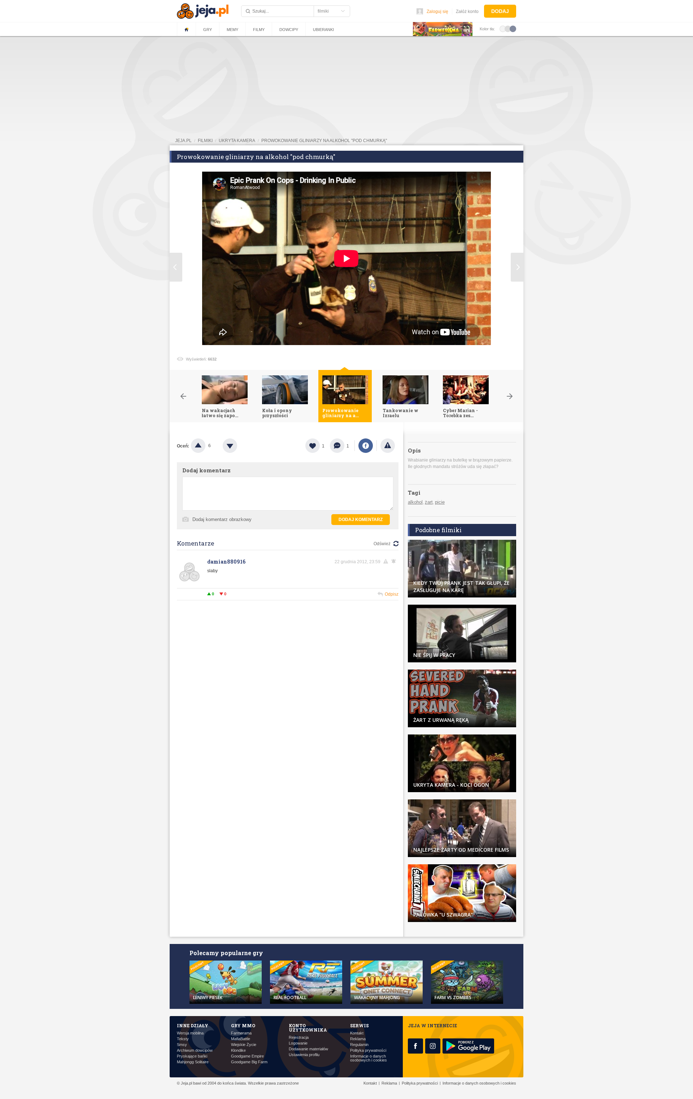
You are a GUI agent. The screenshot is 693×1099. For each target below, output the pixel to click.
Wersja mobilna (190, 1033)
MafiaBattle (240, 1039)
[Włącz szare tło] (508, 28)
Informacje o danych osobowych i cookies (368, 1058)
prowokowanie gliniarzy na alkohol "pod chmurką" (324, 140)
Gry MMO (243, 1025)
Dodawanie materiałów (308, 1049)
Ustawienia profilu (304, 1055)
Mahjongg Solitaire (193, 1062)
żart (429, 502)
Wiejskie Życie (243, 1045)
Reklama (358, 1039)
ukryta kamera (237, 140)
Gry (207, 29)
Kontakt (356, 1033)
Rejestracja (299, 1038)
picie (440, 502)
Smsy (182, 1045)
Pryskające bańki (192, 1056)
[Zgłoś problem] (387, 445)
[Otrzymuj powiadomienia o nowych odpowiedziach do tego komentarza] (394, 561)
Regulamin (359, 1045)
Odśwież (382, 543)
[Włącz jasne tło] (503, 28)
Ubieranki (323, 29)
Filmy (259, 29)
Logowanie (298, 1043)
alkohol (415, 502)
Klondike (238, 1050)
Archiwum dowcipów (195, 1050)
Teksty (183, 1039)
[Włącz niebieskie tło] (513, 28)
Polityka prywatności (368, 1050)
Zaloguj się (437, 11)
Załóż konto (467, 11)
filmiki (205, 140)
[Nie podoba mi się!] (238, 445)
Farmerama (241, 1033)
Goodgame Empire (247, 1056)
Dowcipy (288, 29)
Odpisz (391, 594)
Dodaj (500, 11)
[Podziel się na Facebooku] (365, 445)
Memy (232, 29)
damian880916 (226, 561)
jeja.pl (183, 140)
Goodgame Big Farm (249, 1062)
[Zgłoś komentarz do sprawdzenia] (387, 561)
